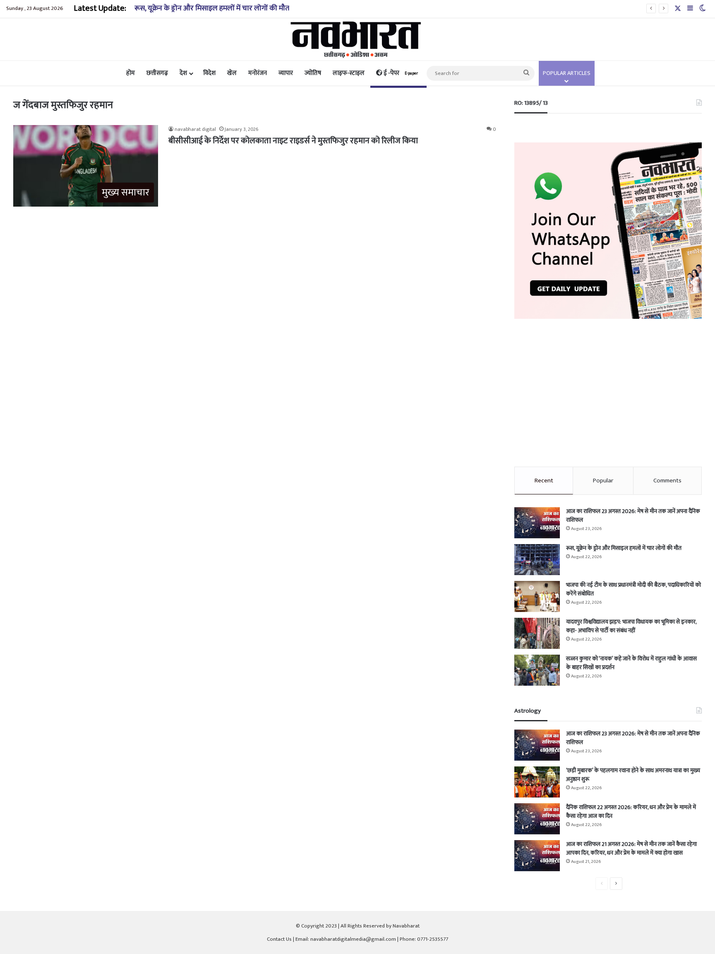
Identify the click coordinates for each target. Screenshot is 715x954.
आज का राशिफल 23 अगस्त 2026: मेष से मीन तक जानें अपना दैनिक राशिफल (633, 515)
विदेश (209, 73)
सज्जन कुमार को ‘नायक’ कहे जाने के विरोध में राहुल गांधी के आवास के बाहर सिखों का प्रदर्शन (631, 663)
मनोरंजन (257, 73)
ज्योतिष (313, 73)
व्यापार (285, 73)
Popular (603, 480)
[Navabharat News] (358, 39)
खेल (232, 73)
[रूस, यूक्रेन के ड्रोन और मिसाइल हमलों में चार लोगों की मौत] (537, 559)
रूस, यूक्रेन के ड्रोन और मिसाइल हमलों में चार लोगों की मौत (211, 8)
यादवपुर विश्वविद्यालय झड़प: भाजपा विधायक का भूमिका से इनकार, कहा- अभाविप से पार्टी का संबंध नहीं (631, 626)
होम (130, 73)
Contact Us (279, 939)
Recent (544, 480)
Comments (667, 480)
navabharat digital (195, 129)
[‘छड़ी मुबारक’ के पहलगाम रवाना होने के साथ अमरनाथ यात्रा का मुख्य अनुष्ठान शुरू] (537, 781)
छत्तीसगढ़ (157, 73)
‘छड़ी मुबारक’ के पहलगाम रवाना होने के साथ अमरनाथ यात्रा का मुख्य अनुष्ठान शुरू (633, 775)
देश (183, 73)
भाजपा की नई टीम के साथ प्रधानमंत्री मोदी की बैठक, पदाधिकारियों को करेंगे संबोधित (633, 589)
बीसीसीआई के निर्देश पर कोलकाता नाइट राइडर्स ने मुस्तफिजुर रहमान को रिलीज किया (293, 141)
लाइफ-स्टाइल (349, 73)
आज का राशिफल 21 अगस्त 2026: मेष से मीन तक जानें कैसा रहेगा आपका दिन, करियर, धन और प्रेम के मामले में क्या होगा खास (631, 848)
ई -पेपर (400, 73)
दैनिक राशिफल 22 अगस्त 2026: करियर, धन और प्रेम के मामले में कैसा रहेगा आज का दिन (631, 811)
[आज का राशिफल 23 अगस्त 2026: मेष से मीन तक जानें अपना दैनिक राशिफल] (537, 522)
